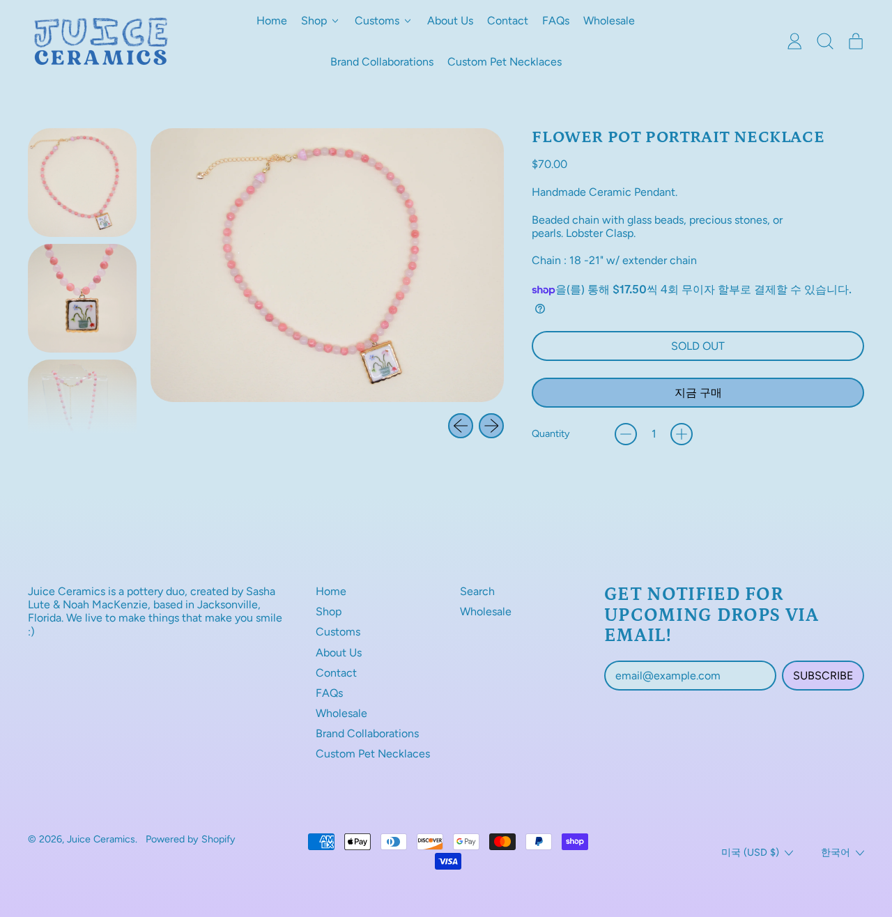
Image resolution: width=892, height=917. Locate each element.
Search (477, 591)
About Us (450, 20)
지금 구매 (698, 392)
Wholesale (609, 20)
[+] (681, 434)
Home (271, 20)
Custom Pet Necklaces (504, 61)
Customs (338, 631)
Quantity (551, 434)
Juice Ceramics (101, 839)
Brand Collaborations (381, 61)
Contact (507, 20)
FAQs (555, 20)
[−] (626, 434)
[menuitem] (82, 182)
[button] (825, 41)
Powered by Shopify (191, 839)
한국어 (835, 852)
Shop (328, 611)
